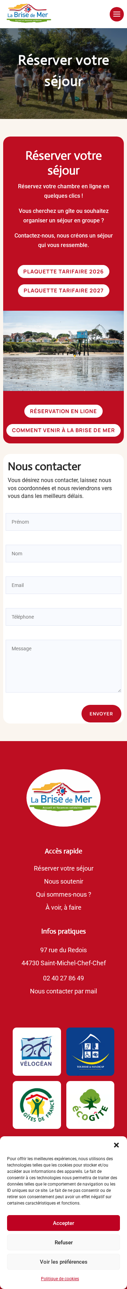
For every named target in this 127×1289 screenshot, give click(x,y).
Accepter (63, 1223)
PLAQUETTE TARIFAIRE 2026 (63, 271)
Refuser (64, 1242)
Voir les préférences (63, 1262)
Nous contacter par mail (63, 991)
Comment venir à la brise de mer (63, 430)
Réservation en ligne (63, 411)
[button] (116, 1145)
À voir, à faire (63, 907)
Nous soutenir (63, 881)
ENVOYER (101, 713)
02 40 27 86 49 (63, 978)
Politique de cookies (60, 1278)
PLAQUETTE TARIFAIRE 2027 (64, 290)
